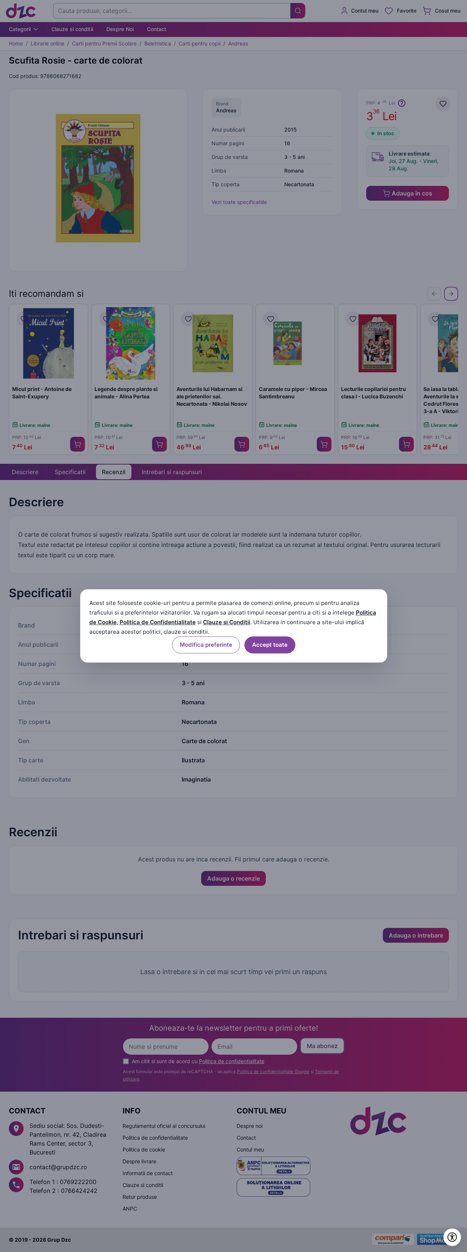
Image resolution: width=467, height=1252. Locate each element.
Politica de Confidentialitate (158, 622)
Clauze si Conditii (226, 622)
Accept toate (270, 645)
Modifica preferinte (206, 645)
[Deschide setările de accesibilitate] (452, 1237)
